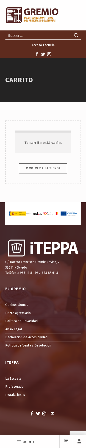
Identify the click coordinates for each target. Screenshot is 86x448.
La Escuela (13, 378)
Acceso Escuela (43, 45)
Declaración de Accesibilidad (26, 337)
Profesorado (14, 386)
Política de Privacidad (21, 321)
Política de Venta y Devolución (28, 345)
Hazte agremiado (18, 313)
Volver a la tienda (44, 168)
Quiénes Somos (16, 305)
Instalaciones (15, 395)
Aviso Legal (13, 329)
